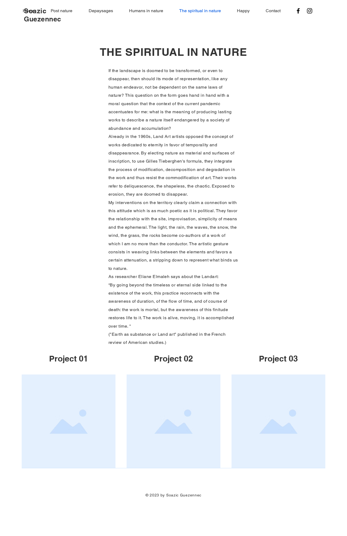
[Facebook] (298, 10)
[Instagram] (309, 10)
